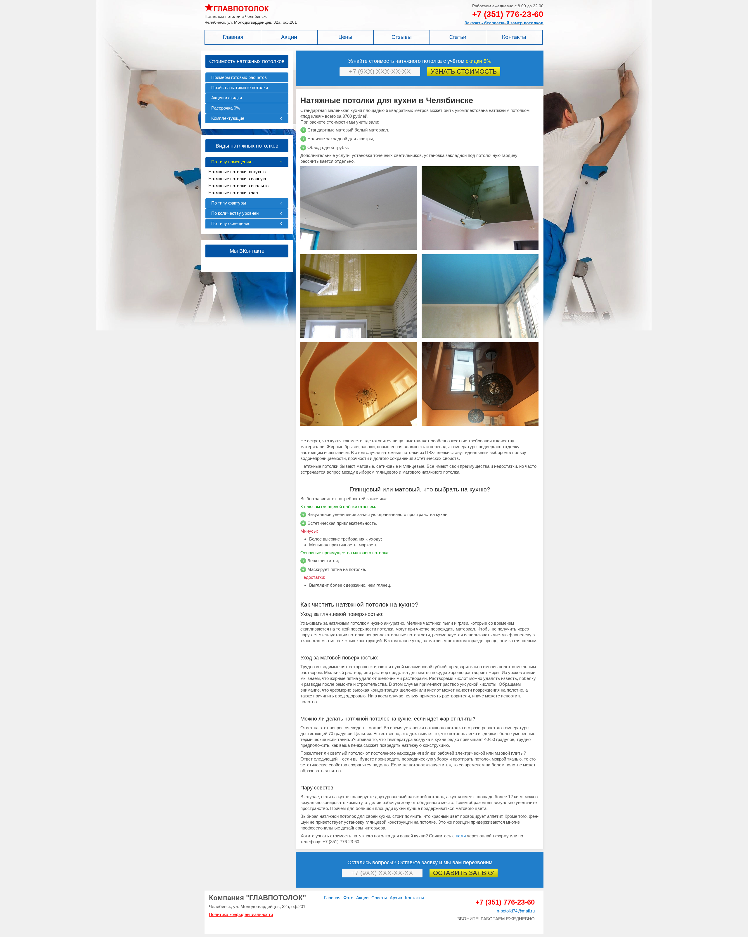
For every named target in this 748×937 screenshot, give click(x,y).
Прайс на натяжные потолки (239, 87)
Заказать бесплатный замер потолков (504, 22)
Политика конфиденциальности (241, 914)
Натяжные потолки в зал (233, 192)
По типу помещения (231, 161)
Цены (345, 37)
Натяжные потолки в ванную (237, 178)
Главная (233, 37)
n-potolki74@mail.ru (516, 910)
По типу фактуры (228, 202)
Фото (348, 897)
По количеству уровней (235, 213)
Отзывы (402, 37)
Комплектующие (227, 118)
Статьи (457, 37)
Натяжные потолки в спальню (238, 185)
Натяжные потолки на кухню (237, 171)
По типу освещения (230, 223)
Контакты (514, 37)
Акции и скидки (226, 97)
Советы (379, 897)
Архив (396, 897)
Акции (289, 37)
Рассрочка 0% (225, 107)
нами (461, 835)
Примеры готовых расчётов (239, 77)
